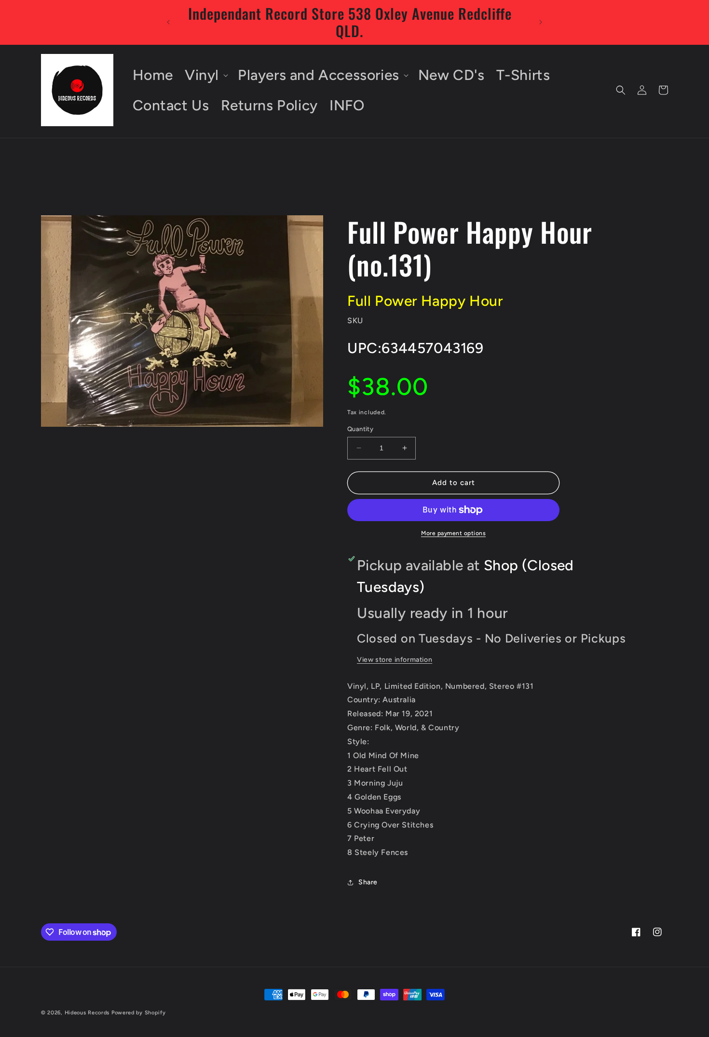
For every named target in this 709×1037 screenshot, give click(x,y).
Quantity (360, 429)
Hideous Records (87, 1013)
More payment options (453, 533)
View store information (394, 660)
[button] (205, 75)
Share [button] (368, 883)
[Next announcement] (540, 22)
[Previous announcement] (168, 22)
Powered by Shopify (138, 1013)
